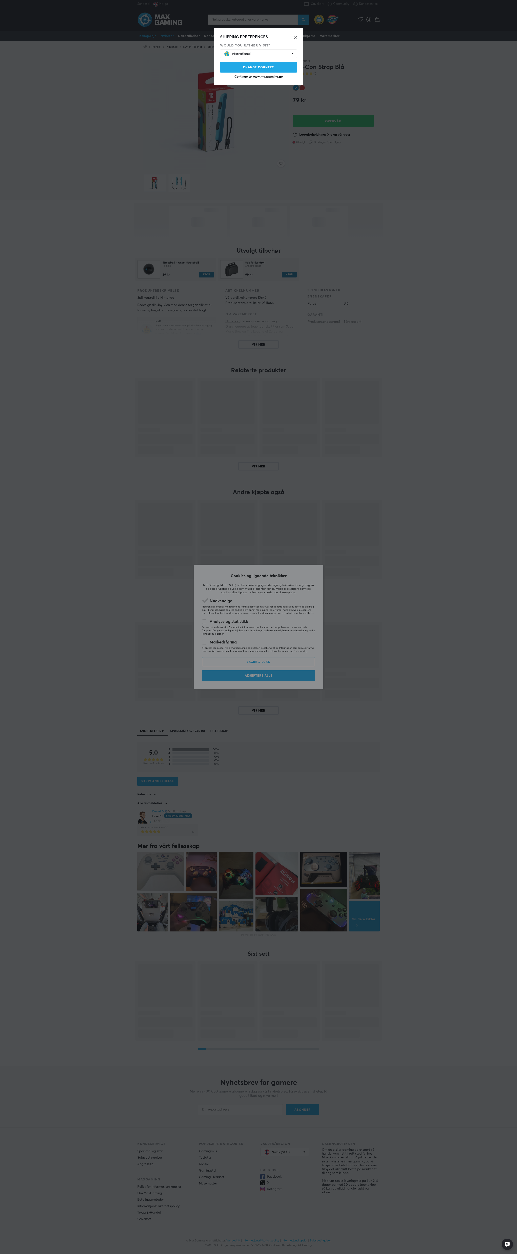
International (241, 53)
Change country (258, 67)
